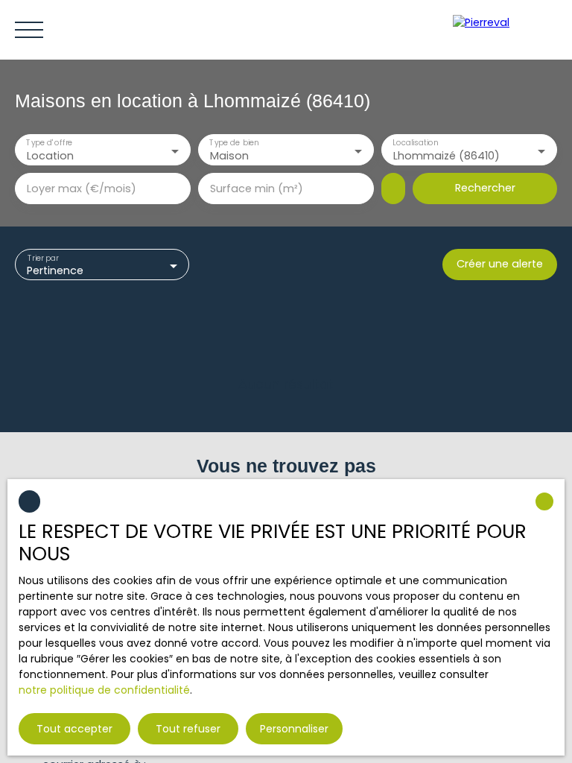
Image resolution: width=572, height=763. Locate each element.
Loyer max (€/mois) (81, 188)
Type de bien (233, 143)
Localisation (415, 143)
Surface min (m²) (256, 188)
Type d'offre (49, 143)
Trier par (43, 258)
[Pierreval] (505, 30)
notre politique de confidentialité (104, 690)
